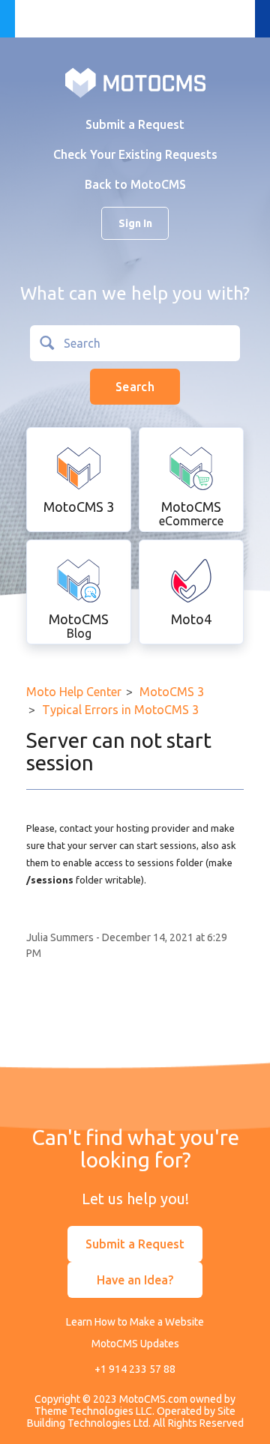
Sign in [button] (135, 223)
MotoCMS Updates (135, 1344)
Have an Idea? (135, 1280)
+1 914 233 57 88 (135, 1369)
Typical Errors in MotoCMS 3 (120, 709)
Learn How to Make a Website (135, 1322)
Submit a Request (135, 124)
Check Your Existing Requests (135, 154)
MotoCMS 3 (172, 691)
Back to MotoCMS (135, 184)
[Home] (135, 82)
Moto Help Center (74, 691)
